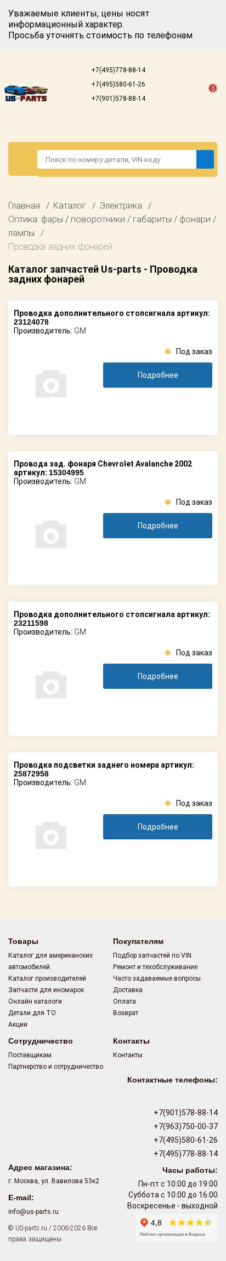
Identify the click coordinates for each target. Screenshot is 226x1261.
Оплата (124, 1001)
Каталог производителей (47, 978)
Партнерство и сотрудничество (55, 1066)
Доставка (128, 990)
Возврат (125, 1013)
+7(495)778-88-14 (117, 70)
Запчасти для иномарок (46, 990)
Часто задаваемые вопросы (157, 978)
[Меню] (23, 159)
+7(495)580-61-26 (117, 84)
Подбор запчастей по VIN (152, 955)
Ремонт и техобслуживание (155, 967)
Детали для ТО (32, 1013)
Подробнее (158, 375)
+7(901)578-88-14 (117, 98)
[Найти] (205, 159)
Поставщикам (30, 1055)
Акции (17, 1024)
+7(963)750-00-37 (185, 1126)
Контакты (128, 1055)
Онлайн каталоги (35, 1001)
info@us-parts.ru (33, 1212)
